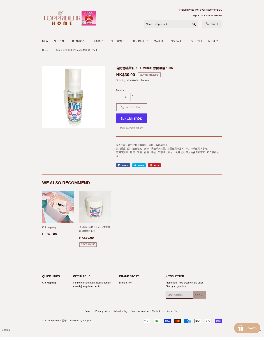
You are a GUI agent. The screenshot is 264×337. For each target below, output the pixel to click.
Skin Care (139, 41)
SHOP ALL (60, 41)
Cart (214, 23)
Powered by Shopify (80, 320)
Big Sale (176, 41)
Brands (77, 41)
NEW (45, 41)
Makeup (159, 41)
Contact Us (158, 311)
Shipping (120, 80)
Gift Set (196, 41)
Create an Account (213, 16)
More (212, 41)
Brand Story (125, 282)
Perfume (116, 41)
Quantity (121, 90)
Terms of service (140, 311)
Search (88, 311)
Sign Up (199, 295)
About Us (172, 311)
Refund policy (121, 311)
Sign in (196, 16)
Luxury (96, 41)
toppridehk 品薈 (58, 320)
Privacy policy (102, 311)
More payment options (131, 128)
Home (45, 50)
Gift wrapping (49, 282)
